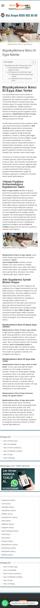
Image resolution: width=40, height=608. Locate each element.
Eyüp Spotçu (5, 538)
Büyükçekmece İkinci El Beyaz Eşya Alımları (22, 75)
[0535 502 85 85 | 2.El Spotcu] (20, 6)
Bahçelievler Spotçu (8, 551)
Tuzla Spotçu (6, 504)
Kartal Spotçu (6, 521)
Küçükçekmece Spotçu (9, 517)
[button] (32, 62)
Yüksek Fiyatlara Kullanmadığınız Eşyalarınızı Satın (19, 69)
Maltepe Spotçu (7, 514)
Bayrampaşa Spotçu (8, 548)
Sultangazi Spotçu (7, 507)
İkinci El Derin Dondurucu (13, 448)
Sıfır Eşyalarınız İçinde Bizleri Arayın (19, 72)
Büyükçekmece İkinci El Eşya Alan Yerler (18, 65)
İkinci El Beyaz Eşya (10, 441)
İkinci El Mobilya (9, 458)
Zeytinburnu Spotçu (8, 500)
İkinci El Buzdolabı (10, 444)
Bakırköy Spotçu (7, 555)
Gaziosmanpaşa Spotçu (9, 531)
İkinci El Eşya (8, 454)
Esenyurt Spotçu (7, 541)
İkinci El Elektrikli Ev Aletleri (13, 451)
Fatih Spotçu (5, 534)
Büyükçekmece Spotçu (9, 544)
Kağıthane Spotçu (7, 524)
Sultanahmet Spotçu (8, 510)
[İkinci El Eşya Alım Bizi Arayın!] (20, 15)
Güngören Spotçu (7, 527)
